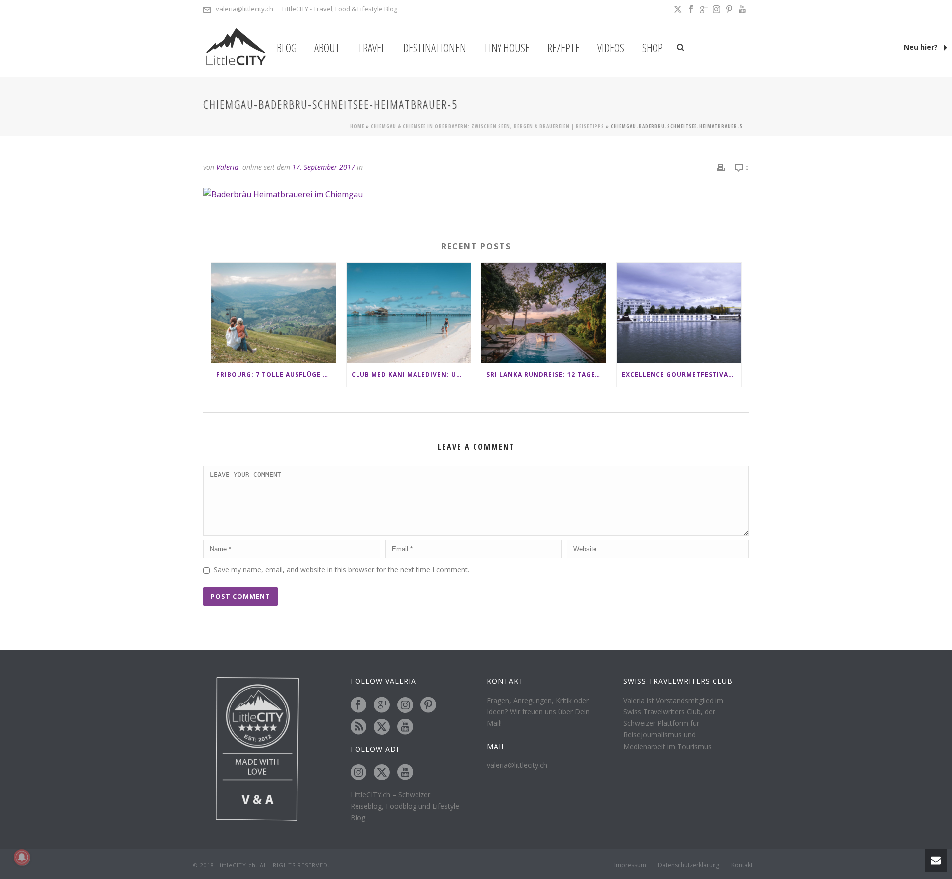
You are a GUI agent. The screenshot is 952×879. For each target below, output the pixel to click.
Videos (610, 48)
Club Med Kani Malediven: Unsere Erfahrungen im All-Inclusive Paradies (411, 374)
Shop (652, 48)
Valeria (227, 167)
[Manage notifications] (22, 857)
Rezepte (563, 48)
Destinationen (434, 48)
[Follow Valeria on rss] (358, 727)
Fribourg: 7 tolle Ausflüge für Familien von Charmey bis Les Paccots (276, 374)
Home (357, 126)
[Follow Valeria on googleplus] (382, 705)
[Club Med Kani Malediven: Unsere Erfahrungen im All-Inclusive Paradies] (409, 312)
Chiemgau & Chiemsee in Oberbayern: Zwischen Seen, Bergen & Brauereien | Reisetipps (487, 126)
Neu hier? (922, 47)
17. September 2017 (323, 167)
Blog (287, 48)
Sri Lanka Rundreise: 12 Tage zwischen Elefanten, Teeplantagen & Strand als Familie (546, 374)
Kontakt (742, 865)
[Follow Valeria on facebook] (358, 705)
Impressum (630, 865)
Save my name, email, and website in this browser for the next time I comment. (341, 569)
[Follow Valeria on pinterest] (428, 705)
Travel (371, 48)
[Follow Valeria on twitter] (382, 727)
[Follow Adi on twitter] (382, 772)
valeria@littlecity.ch (244, 8)
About (327, 48)
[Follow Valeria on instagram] (405, 705)
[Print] (721, 167)
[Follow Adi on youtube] (405, 772)
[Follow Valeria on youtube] (405, 727)
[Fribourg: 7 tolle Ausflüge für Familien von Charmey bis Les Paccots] (273, 312)
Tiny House (507, 48)
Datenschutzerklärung (688, 865)
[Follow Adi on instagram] (358, 772)
